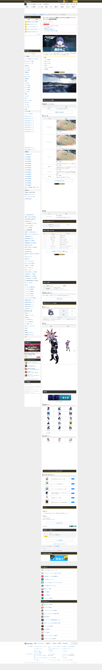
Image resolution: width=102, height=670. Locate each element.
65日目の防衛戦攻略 (28, 172)
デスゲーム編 (27, 106)
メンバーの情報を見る (59, 540)
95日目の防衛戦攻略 (28, 185)
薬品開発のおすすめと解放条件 (30, 240)
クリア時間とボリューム (29, 323)
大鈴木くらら (71, 425)
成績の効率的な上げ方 (28, 221)
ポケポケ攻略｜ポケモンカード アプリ (67, 648)
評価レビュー (74, 6)
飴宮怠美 (48, 415)
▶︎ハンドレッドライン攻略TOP (30, 53)
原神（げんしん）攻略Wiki (38, 654)
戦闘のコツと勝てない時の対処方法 (30, 216)
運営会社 (59, 643)
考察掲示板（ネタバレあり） (29, 334)
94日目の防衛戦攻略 (28, 182)
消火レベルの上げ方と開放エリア (30, 263)
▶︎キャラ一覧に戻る (59, 401)
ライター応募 (74, 643)
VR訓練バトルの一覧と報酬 (29, 265)
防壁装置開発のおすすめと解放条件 (30, 242)
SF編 (26, 98)
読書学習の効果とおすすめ (29, 238)
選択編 (26, 80)
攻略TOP (27, 6)
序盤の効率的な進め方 (28, 198)
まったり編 (26, 83)
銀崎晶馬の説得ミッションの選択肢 (30, 276)
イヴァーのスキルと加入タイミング (32, 26)
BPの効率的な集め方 (28, 249)
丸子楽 (48, 420)
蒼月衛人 (59, 415)
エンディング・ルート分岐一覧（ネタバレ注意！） (51, 25)
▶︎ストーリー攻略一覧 (29, 113)
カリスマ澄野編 (27, 89)
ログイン (75, 1)
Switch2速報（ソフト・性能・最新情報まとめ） (69, 646)
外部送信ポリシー (48, 643)
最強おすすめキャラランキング (48, 28)
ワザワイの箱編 (27, 87)
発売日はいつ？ (27, 312)
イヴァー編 (26, 74)
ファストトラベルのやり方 (29, 260)
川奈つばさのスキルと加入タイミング (33, 31)
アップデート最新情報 (28, 227)
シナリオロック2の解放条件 (29, 291)
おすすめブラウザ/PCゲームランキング (33, 379)
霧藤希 (59, 425)
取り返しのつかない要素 (29, 225)
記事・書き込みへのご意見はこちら (60, 543)
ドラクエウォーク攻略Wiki (38, 652)
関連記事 (46, 69)
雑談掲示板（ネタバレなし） (29, 332)
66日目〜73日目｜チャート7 (29, 129)
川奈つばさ (70, 415)
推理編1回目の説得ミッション (29, 299)
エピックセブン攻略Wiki (51, 654)
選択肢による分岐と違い (29, 245)
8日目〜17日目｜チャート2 (29, 118)
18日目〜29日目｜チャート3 (29, 120)
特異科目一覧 (27, 258)
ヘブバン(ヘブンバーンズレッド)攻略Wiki (68, 654)
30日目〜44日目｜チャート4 (29, 122)
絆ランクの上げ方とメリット (29, 267)
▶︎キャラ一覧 (28, 339)
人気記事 (28, 19)
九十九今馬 (59, 420)
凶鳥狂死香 (48, 429)
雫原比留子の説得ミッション (29, 306)
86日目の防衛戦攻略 (28, 178)
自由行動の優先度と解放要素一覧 (30, 219)
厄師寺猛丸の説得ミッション (29, 304)
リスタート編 (27, 67)
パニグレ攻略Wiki (64, 657)
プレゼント (68, 6)
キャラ (51, 6)
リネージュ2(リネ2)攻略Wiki (52, 657)
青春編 (26, 93)
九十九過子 (70, 420)
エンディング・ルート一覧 (29, 63)
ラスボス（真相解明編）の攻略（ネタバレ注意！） (32, 188)
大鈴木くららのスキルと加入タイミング (33, 29)
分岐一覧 (26, 284)
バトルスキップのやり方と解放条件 (30, 297)
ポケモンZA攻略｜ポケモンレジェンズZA (40, 646)
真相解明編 (26, 65)
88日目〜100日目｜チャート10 (29, 149)
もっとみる (38, 34)
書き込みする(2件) (59, 523)
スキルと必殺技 (47, 59)
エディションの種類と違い (29, 321)
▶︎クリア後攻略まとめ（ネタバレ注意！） (32, 58)
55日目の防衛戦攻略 (28, 169)
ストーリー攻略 (40, 6)
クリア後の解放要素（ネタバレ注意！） (31, 223)
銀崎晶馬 (48, 425)
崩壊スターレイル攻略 (37, 651)
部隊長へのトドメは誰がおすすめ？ (30, 231)
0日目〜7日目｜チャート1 (29, 116)
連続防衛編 (26, 78)
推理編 (26, 109)
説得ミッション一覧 (28, 269)
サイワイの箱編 (27, 85)
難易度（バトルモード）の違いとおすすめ (31, 234)
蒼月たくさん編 (27, 76)
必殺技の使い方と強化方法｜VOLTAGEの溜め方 (32, 254)
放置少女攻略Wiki (50, 655)
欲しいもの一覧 (47, 63)
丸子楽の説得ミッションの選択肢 (30, 274)
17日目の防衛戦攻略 (28, 161)
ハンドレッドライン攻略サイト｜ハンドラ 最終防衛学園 (51, 546)
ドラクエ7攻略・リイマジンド (38, 648)
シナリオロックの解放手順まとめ (30, 286)
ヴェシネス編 (27, 91)
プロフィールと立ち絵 (48, 67)
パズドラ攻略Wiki (50, 651)
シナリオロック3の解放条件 (29, 293)
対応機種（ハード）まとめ (29, 315)
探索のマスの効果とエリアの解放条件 (31, 247)
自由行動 (62, 6)
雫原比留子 (70, 410)
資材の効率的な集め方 (28, 251)
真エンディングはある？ (29, 282)
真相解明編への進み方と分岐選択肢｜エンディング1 (34, 21)
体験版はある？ (27, 317)
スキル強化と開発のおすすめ (29, 214)
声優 (45, 65)
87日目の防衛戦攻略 (28, 180)
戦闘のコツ (56, 6)
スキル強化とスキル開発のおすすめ (49, 29)
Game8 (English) (65, 643)
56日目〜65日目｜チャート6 (29, 127)
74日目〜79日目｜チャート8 (29, 131)
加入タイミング (47, 61)
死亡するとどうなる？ (28, 256)
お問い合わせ (55, 643)
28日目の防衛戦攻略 (28, 163)
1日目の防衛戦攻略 (28, 156)
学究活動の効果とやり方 (29, 236)
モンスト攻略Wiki (64, 651)
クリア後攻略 (33, 6)
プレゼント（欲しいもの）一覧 (30, 196)
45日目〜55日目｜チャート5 (29, 124)
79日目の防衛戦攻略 (28, 176)
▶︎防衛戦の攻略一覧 (29, 154)
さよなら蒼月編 (27, 69)
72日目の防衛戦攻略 (28, 174)
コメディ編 (26, 104)
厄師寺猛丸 (59, 410)
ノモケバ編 (26, 96)
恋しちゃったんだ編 (28, 100)
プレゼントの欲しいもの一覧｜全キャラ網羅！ (51, 30)
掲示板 (37, 19)
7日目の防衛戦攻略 (28, 159)
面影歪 (59, 429)
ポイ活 (61, 1)
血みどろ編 (26, 102)
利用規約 (35, 643)
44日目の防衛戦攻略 (28, 167)
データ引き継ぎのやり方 (29, 319)
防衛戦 (46, 6)
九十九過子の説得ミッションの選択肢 (31, 278)
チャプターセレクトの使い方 (29, 295)
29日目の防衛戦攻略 (28, 165)
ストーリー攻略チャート (47, 27)
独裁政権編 (26, 72)
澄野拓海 (48, 410)
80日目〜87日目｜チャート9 (29, 147)
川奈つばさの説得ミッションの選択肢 (31, 271)
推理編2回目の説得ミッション (29, 302)
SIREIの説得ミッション (28, 308)
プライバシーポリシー (41, 643)
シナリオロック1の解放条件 (29, 289)
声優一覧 (26, 328)
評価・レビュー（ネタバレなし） (30, 325)
